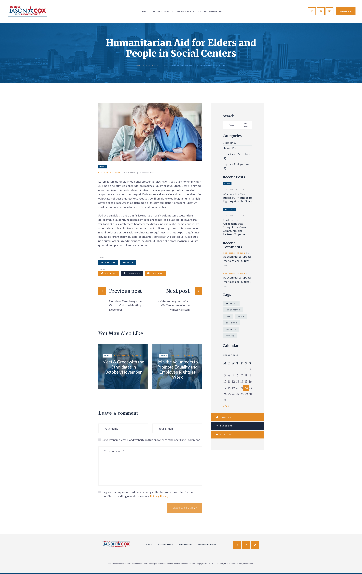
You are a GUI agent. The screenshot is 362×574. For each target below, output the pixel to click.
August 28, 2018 (181, 355)
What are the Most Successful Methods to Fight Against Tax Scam (237, 197)
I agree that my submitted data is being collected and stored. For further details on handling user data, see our (148, 494)
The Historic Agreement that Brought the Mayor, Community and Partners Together (235, 227)
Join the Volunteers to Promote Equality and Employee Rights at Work (177, 369)
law (228, 316)
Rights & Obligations (236, 164)
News (102, 167)
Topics (230, 336)
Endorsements (185, 544)
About (149, 544)
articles (231, 303)
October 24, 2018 (233, 189)
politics (128, 263)
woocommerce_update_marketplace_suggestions (237, 261)
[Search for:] (237, 125)
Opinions (231, 323)
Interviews (108, 263)
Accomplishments (165, 544)
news (241, 316)
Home (138, 65)
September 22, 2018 (127, 355)
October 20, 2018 (233, 215)
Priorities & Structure (236, 154)
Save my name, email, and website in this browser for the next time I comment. (151, 439)
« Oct (226, 406)
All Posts (152, 65)
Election (228, 142)
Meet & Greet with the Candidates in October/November (123, 366)
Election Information (207, 544)
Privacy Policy (159, 496)
